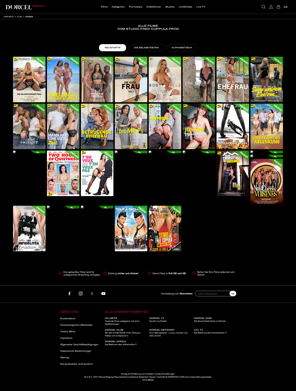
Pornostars (135, 7)
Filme (104, 7)
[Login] (271, 7)
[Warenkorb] (278, 7)
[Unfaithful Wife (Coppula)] (199, 152)
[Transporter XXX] (233, 126)
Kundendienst (67, 318)
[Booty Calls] (165, 79)
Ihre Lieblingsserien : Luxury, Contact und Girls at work (168, 333)
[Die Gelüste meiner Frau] (29, 79)
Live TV (201, 7)
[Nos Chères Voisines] (266, 181)
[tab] (112, 47)
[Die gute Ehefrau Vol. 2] (131, 79)
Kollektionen (153, 7)
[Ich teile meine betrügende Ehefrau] (97, 126)
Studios (170, 7)
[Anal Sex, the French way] (131, 152)
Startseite (9, 17)
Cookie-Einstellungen (165, 374)
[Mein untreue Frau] (29, 152)
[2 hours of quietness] (63, 173)
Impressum (66, 338)
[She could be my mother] (266, 152)
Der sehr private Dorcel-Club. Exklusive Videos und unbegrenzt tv (122, 333)
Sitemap (64, 357)
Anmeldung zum (177, 293)
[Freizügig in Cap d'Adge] (63, 79)
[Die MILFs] (131, 126)
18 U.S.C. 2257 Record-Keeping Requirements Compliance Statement (116, 377)
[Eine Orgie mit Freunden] (199, 79)
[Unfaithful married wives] (165, 126)
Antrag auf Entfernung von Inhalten (137, 374)
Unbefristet (185, 7)
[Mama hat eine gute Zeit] (63, 126)
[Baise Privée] (63, 207)
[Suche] (264, 7)
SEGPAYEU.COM (176, 377)
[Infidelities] (29, 228)
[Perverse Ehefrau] (97, 79)
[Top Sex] (97, 207)
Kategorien (118, 7)
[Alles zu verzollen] (131, 228)
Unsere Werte (67, 331)
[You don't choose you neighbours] (233, 173)
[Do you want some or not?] (97, 173)
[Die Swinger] (29, 126)
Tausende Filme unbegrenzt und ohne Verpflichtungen (122, 321)
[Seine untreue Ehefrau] (266, 79)
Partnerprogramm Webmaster (76, 325)
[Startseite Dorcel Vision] (24, 7)
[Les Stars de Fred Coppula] (165, 228)
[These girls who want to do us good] (165, 152)
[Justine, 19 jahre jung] (199, 126)
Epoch (153, 377)
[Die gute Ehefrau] (233, 79)
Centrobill (161, 377)
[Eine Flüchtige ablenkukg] (266, 126)
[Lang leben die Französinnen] (266, 156)
